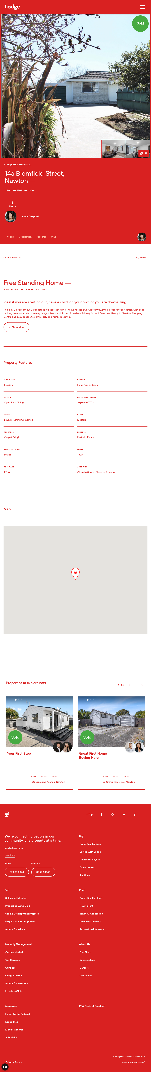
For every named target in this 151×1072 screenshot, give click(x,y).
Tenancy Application (91, 914)
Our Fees (10, 968)
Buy (81, 836)
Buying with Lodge (90, 852)
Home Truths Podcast (17, 1014)
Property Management (18, 944)
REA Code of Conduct (92, 1006)
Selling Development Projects (22, 914)
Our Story (85, 952)
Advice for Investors (16, 983)
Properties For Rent (90, 898)
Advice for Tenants (90, 921)
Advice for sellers (15, 929)
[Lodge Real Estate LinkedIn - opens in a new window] (123, 814)
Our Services (12, 960)
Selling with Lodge (16, 898)
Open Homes (87, 867)
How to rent (86, 906)
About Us (84, 944)
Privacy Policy (14, 1062)
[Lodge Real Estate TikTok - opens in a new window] (134, 814)
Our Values (85, 975)
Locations (10, 855)
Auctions (84, 875)
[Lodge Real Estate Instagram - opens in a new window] (112, 814)
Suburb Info (11, 1037)
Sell (7, 890)
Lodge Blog (11, 1022)
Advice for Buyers (89, 860)
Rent (82, 890)
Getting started (14, 952)
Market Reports (14, 1030)
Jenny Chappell (30, 216)
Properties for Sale (90, 844)
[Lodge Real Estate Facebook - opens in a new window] (101, 814)
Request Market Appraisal (20, 921)
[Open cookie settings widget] (5, 1067)
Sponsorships (87, 960)
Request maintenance (91, 929)
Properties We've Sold (17, 906)
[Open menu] (142, 7)
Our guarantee (13, 975)
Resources (11, 1006)
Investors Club (13, 991)
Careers (84, 968)
